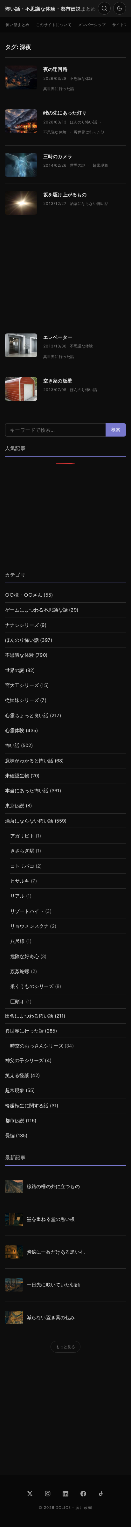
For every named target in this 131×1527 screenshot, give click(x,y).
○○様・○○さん (23, 595)
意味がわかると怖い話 (29, 761)
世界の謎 (78, 165)
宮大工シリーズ (22, 685)
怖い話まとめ (18, 24)
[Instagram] (47, 1493)
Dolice (63, 1507)
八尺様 (17, 941)
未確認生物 (17, 776)
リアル (17, 896)
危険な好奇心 (24, 956)
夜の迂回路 (55, 69)
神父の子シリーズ (24, 1060)
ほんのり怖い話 (83, 122)
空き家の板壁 (57, 381)
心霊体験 (14, 730)
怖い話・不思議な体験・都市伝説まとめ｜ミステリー (65, 8)
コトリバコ (22, 866)
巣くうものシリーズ (31, 986)
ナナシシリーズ (22, 625)
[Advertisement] (65, 274)
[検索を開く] (104, 8)
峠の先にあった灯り (64, 113)
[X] (30, 1493)
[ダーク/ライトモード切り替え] (119, 8)
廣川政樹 (83, 1507)
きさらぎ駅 (22, 851)
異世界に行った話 (58, 88)
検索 (115, 429)
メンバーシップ (92, 24)
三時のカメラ (57, 156)
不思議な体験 (81, 78)
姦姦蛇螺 (20, 971)
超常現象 (100, 165)
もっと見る (65, 1346)
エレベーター (57, 337)
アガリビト (22, 836)
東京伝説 (14, 806)
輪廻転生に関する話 (26, 1106)
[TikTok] (101, 1493)
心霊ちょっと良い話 (26, 715)
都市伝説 (14, 1121)
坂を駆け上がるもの (64, 195)
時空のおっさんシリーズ (36, 1046)
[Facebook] (83, 1493)
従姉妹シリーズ (22, 700)
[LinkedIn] (65, 1493)
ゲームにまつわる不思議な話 (36, 610)
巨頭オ (17, 1002)
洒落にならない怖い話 (89, 203)
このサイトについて (54, 24)
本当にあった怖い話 (26, 791)
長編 (10, 1135)
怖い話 (12, 745)
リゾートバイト (27, 911)
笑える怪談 (17, 1075)
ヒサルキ (20, 881)
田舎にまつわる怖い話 (29, 1016)
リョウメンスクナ (29, 926)
